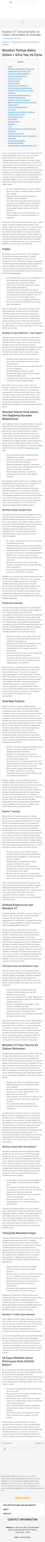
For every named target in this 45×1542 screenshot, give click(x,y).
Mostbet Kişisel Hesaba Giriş (17, 76)
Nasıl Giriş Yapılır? (14, 121)
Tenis (10, 126)
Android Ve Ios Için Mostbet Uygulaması (21, 112)
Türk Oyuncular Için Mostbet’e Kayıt (20, 88)
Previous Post (6, 1443)
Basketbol (11, 124)
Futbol (10, 66)
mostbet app (13, 598)
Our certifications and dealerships (19, 1505)
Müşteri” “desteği (13, 83)
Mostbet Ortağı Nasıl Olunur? (17, 107)
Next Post (40, 1443)
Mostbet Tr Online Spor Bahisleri (19, 100)
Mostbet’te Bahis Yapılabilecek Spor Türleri (22, 145)
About (6, 1509)
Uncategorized (8, 38)
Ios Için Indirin (12, 119)
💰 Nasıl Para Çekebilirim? (17, 141)
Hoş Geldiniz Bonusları (15, 117)
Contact (7, 1513)
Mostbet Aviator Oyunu (16, 133)
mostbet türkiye (16, 273)
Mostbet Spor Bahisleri (15, 143)
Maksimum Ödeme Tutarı (16, 114)
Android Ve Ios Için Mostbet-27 (18, 86)
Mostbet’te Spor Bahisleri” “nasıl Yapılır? (21, 69)
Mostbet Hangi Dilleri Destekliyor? (19, 95)
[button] (22, 22)
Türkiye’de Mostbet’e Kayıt (17, 98)
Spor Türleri (12, 109)
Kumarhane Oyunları (15, 78)
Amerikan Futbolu (14, 81)
